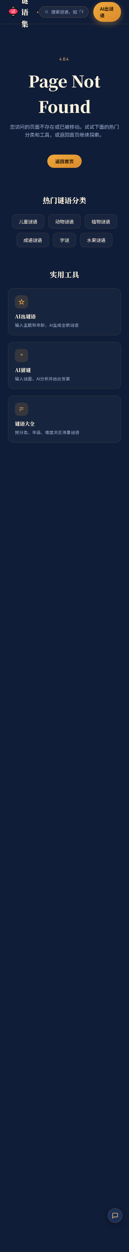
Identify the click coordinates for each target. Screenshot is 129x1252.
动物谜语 (64, 221)
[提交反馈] (115, 1215)
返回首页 (64, 161)
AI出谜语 (106, 12)
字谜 (64, 240)
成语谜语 (32, 240)
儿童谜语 (28, 221)
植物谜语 (101, 221)
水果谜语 (96, 240)
